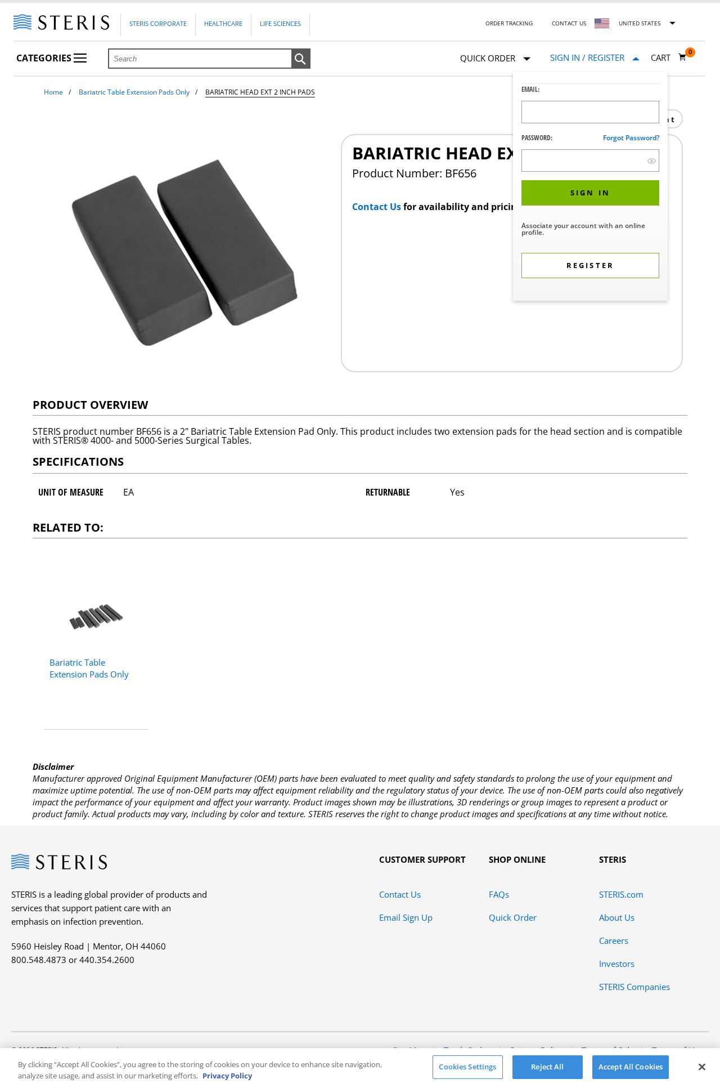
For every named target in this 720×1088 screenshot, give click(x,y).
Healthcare (223, 23)
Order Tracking (509, 23)
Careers (613, 940)
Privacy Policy (227, 1076)
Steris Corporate (158, 23)
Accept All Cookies (630, 1067)
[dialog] (590, 187)
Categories (45, 58)
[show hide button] (651, 161)
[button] (300, 59)
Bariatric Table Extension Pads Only (134, 92)
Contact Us (569, 23)
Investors (616, 963)
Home (53, 92)
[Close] (702, 1066)
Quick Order (513, 917)
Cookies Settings (467, 1067)
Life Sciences (280, 23)
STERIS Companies (634, 986)
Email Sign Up (406, 917)
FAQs (499, 894)
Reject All (547, 1067)
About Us (616, 917)
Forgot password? (631, 137)
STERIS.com (621, 894)
